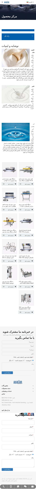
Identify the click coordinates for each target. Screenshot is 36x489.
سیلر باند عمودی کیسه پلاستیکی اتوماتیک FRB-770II (26, 256)
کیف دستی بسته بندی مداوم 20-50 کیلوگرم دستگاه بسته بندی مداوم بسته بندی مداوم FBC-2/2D (26, 179)
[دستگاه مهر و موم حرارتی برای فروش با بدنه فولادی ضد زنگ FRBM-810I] (9, 169)
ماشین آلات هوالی (6, 481)
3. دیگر (11, 360)
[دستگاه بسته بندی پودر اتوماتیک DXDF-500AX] (9, 272)
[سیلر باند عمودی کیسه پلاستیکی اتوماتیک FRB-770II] (26, 246)
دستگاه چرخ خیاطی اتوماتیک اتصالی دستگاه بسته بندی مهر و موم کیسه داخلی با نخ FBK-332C (9, 231)
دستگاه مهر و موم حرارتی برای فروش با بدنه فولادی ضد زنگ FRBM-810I (9, 179)
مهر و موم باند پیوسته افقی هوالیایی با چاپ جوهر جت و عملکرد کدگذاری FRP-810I (9, 205)
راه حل (3, 478)
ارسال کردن (7, 372)
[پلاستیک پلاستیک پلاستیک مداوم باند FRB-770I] (26, 221)
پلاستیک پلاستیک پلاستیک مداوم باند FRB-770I (25, 231)
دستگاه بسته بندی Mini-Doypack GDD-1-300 (25, 308)
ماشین (15, 481)
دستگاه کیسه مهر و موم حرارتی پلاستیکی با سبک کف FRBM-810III (26, 205)
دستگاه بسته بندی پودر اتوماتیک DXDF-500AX (8, 282)
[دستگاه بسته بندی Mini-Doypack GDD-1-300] (26, 298)
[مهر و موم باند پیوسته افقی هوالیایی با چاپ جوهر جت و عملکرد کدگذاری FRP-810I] (9, 195)
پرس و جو (27, 184)
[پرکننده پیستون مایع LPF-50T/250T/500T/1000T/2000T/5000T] (26, 272)
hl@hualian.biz (5, 400)
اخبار (12, 481)
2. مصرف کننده (19, 360)
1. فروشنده (29, 360)
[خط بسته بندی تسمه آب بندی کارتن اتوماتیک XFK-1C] (9, 246)
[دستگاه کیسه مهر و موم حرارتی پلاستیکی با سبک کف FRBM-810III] (26, 195)
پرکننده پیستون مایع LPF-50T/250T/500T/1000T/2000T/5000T (26, 282)
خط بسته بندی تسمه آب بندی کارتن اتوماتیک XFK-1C (9, 256)
